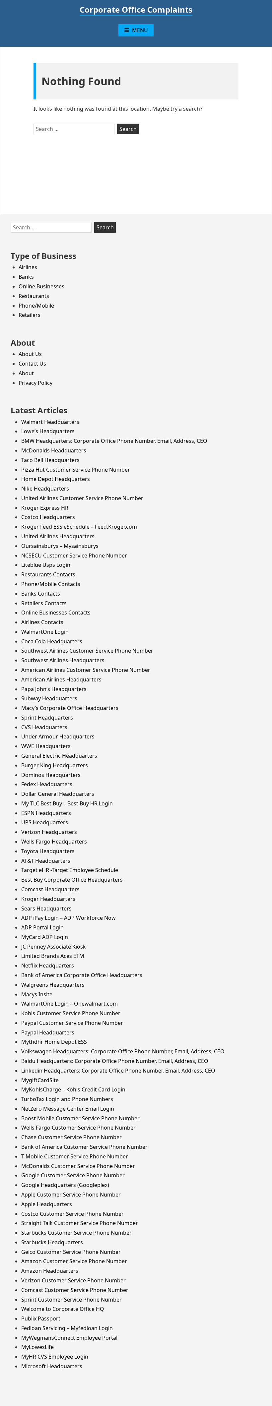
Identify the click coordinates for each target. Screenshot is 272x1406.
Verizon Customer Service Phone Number (73, 1280)
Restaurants (34, 296)
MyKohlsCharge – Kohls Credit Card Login (73, 1089)
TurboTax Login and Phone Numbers (67, 1099)
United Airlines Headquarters (58, 536)
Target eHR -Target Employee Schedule (69, 870)
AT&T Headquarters (45, 860)
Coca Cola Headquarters (51, 641)
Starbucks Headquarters (52, 1242)
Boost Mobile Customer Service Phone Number (80, 1118)
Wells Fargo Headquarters (54, 841)
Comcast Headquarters (50, 889)
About (26, 373)
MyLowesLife (37, 1347)
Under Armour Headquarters (58, 736)
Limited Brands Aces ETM (52, 956)
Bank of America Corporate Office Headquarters (81, 975)
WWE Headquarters (46, 746)
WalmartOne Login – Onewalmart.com (69, 1003)
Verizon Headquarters (49, 832)
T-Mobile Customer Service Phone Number (74, 1156)
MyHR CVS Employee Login (54, 1356)
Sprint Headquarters (47, 717)
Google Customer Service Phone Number (73, 1175)
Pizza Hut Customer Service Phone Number (75, 469)
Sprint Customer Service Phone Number (71, 1299)
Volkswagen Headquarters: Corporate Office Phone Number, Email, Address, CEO (123, 1051)
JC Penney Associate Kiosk (53, 946)
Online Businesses (41, 286)
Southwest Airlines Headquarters (62, 660)
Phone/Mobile (36, 305)
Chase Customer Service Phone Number (71, 1137)
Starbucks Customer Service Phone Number (76, 1232)
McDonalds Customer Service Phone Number (78, 1166)
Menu (140, 30)
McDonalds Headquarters (53, 450)
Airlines (28, 267)
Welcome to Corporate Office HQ (62, 1309)
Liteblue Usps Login (45, 564)
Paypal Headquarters (47, 1032)
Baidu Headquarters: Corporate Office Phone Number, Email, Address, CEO (114, 1061)
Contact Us (32, 363)
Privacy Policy (35, 382)
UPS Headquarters (44, 822)
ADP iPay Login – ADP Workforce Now (68, 917)
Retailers (29, 315)
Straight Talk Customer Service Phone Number (79, 1223)
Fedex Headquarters (46, 784)
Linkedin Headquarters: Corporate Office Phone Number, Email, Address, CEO (118, 1070)
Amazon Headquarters (49, 1270)
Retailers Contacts (44, 603)
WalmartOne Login (45, 631)
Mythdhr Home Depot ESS (54, 1041)
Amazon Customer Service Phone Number (74, 1261)
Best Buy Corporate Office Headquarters (72, 879)
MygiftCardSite (40, 1080)
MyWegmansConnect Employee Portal (69, 1337)
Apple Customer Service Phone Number (71, 1194)
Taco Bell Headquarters (50, 460)
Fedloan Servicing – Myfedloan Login (67, 1328)
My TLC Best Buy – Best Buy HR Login (67, 803)
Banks (26, 276)
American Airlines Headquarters (61, 679)
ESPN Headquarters (46, 813)
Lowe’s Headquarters (48, 431)
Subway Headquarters (49, 698)
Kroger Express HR (44, 507)
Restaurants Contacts (48, 574)
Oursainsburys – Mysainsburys (60, 546)
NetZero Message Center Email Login (67, 1108)
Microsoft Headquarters (51, 1366)
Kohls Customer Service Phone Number (70, 1013)
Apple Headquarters (46, 1204)
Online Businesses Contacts (56, 612)
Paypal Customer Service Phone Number (72, 1022)
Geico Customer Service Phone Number (71, 1252)
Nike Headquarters (45, 488)
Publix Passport (40, 1318)
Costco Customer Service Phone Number (72, 1213)
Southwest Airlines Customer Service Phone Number (87, 650)
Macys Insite (36, 994)
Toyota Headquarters (48, 851)
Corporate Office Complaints (136, 9)
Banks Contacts (40, 593)
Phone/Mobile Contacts (50, 584)
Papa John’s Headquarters (54, 689)
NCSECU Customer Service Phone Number (74, 555)
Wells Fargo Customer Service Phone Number (78, 1127)
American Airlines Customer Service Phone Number (85, 670)
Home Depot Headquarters (55, 479)
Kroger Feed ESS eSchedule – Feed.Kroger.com (79, 526)
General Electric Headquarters (59, 755)
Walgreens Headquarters (53, 984)
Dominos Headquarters (51, 775)
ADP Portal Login (42, 927)
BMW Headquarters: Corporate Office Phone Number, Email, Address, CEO (114, 440)
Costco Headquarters (48, 517)
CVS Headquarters (44, 727)
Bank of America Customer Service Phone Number (84, 1146)
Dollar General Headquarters (57, 793)
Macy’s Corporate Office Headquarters (69, 708)
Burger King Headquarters (54, 765)
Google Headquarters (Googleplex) (65, 1185)
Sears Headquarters (46, 908)
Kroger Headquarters (48, 899)
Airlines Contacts (42, 622)
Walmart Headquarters (50, 422)
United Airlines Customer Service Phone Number (82, 498)
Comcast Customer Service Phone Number (74, 1290)
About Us (30, 354)
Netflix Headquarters (47, 965)
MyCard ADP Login (44, 937)
